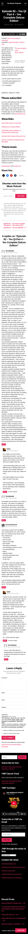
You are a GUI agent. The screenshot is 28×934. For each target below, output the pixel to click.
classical (9, 205)
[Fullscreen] (24, 814)
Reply (3, 444)
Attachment (5, 714)
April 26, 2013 (10, 24)
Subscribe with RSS (8, 769)
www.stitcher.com (19, 113)
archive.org (17, 166)
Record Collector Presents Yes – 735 (13, 903)
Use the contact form (8, 871)
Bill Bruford (12, 203)
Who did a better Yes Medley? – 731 (13, 924)
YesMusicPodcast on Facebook (11, 874)
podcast (9, 210)
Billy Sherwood (19, 203)
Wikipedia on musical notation (11, 126)
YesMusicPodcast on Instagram (12, 878)
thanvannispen (6, 166)
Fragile (14, 205)
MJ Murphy (14, 209)
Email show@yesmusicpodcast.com (13, 867)
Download (5, 40)
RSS (3, 44)
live (10, 209)
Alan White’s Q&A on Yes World (11, 123)
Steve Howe (15, 212)
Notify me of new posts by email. (11, 733)
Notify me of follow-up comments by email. (14, 730)
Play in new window (13, 38)
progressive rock (21, 210)
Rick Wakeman (7, 212)
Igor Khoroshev (16, 207)
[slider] (23, 34)
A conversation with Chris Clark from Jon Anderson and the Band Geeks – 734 (13, 909)
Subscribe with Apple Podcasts (12, 767)
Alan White (6, 203)
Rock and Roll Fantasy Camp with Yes (13, 136)
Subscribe (21, 196)
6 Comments (20, 24)
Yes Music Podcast (14, 3)
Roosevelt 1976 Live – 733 (10, 914)
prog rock (14, 210)
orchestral (19, 209)
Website (4, 707)
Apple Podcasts (13, 42)
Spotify (21, 42)
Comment (5, 677)
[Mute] (20, 34)
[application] (14, 34)
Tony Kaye (17, 214)
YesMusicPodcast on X (9, 864)
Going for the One (8, 207)
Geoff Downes (19, 205)
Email (3, 700)
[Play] (3, 34)
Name (3, 692)
